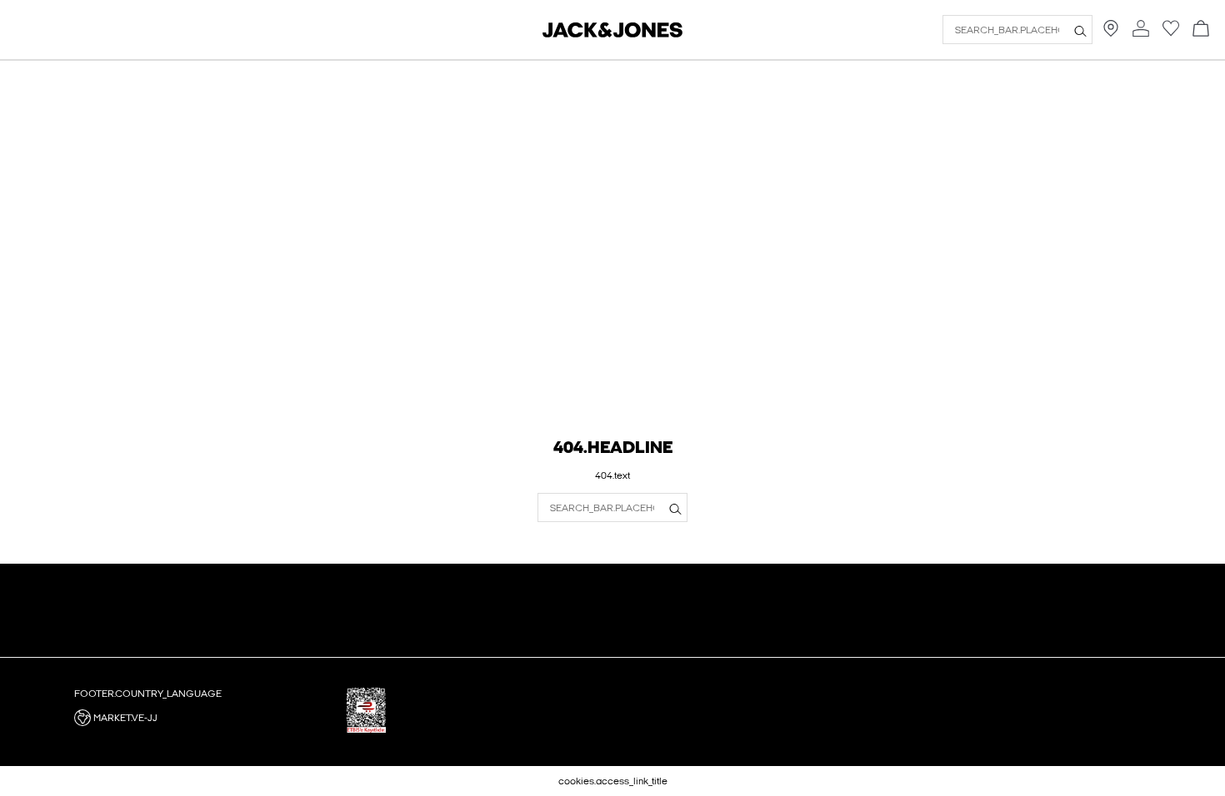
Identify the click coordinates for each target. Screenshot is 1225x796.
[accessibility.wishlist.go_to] (1170, 33)
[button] (204, 717)
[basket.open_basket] (1200, 29)
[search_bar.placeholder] (1080, 30)
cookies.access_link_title (613, 781)
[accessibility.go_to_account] (1140, 29)
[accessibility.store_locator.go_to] (1110, 33)
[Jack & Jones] (612, 34)
